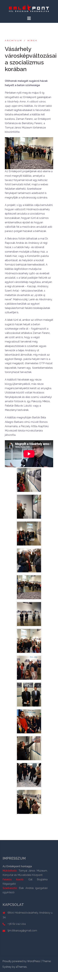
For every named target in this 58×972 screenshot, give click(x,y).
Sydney (6, 966)
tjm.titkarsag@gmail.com (22, 930)
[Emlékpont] (29, 7)
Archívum (13, 40)
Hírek (33, 40)
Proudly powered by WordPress (21, 961)
